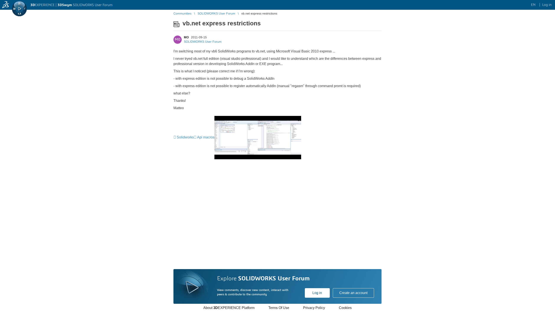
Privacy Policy (314, 308)
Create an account (353, 293)
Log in (317, 293)
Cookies (345, 308)
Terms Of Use (278, 308)
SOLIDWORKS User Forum (203, 41)
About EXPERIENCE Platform (229, 308)
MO (186, 37)
